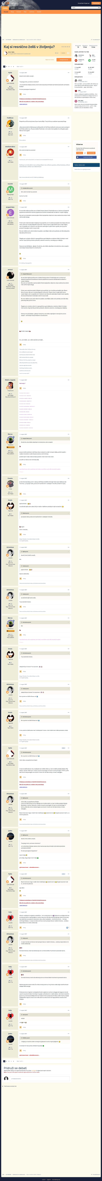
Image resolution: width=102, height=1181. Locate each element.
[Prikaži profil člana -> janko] (10, 836)
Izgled (48, 1179)
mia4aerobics (10, 146)
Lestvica (31, 12)
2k (11, 86)
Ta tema (93, 7)
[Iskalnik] (99, 7)
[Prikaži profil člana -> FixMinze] (10, 123)
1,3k (11, 197)
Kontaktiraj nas (56, 1179)
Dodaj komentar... (16, 1078)
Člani (25, 12)
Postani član (96, 3)
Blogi (12, 12)
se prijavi (34, 1070)
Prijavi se (79, 153)
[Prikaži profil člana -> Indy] (10, 917)
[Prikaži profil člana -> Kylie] (5, 53)
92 (11, 514)
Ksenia (10, 478)
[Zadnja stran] (13, 67)
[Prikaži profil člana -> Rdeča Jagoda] (10, 385)
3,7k (11, 926)
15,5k (11, 492)
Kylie (13, 52)
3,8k (11, 131)
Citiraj (24, 94)
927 (11, 160)
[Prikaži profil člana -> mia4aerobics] (10, 152)
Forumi (6, 12)
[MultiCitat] (20, 94)
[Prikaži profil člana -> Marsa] (10, 439)
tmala (10, 500)
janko (10, 831)
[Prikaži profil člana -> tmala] (10, 505)
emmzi (10, 269)
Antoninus (10, 547)
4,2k (11, 561)
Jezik (43, 1179)
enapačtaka (10, 207)
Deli (57, 53)
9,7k (11, 844)
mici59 (10, 184)
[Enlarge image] (20, 253)
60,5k (11, 450)
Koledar (19, 12)
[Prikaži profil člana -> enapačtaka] (10, 212)
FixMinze (10, 118)
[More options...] (68, 73)
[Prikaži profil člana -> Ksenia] (10, 483)
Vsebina (5, 8)
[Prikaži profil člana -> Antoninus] (10, 552)
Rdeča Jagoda (10, 380)
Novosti (13, 8)
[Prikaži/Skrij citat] (21, 188)
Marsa (10, 434)
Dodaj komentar (64, 59)
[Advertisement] (51, 26)
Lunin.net (20, 8)
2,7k (11, 283)
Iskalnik (39, 12)
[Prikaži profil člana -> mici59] (10, 189)
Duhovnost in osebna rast (24, 53)
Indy (10, 912)
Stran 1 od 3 (20, 66)
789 (11, 393)
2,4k (11, 221)
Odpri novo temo (49, 59)
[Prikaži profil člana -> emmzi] (10, 275)
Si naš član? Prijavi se (83, 3)
